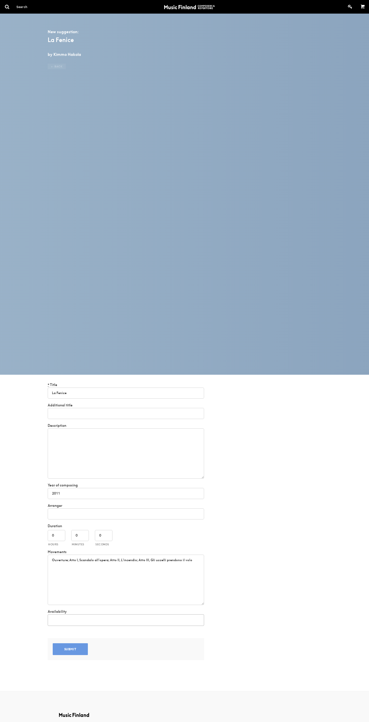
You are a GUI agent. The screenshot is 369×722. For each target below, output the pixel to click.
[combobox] (126, 620)
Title (52, 385)
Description (57, 425)
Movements (57, 552)
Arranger (55, 505)
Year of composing (63, 485)
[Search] (31, 7)
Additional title (60, 405)
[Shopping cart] (363, 7)
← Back (57, 66)
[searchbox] (51, 619)
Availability (57, 611)
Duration (55, 526)
